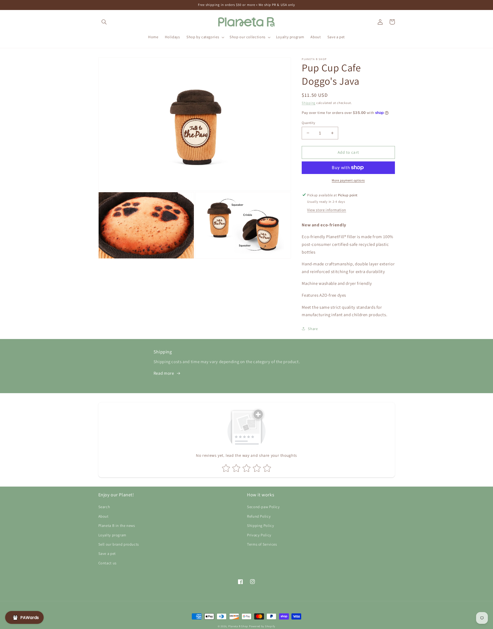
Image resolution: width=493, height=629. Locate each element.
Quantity (308, 122)
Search (104, 506)
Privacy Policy (259, 535)
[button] (104, 22)
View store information (326, 209)
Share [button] (313, 328)
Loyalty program (112, 535)
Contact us (107, 562)
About (103, 516)
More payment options (348, 180)
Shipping (308, 102)
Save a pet (107, 553)
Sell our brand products (118, 544)
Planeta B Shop (238, 626)
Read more (164, 373)
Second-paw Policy (263, 506)
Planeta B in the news (116, 525)
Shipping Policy (260, 525)
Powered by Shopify (262, 626)
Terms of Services (262, 544)
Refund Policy (259, 516)
